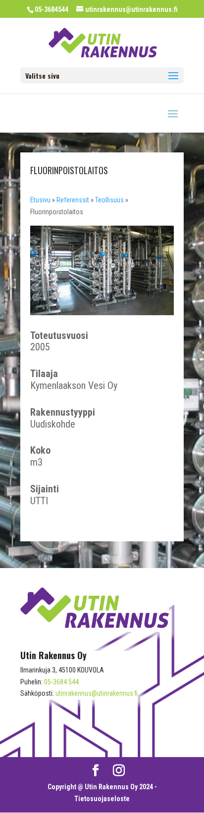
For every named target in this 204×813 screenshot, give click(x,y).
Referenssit (72, 200)
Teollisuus (109, 200)
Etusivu (40, 200)
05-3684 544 (61, 682)
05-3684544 (51, 9)
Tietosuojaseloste (102, 799)
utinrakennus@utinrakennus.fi (96, 693)
